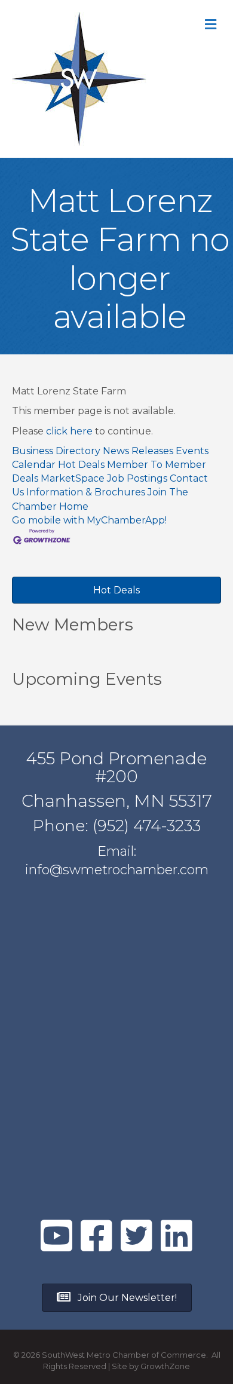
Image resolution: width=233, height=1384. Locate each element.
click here (69, 431)
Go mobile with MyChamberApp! (89, 520)
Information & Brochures (85, 492)
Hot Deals (81, 464)
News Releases (138, 451)
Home (73, 506)
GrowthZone (165, 1366)
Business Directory (56, 451)
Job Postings (137, 478)
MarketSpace (73, 478)
